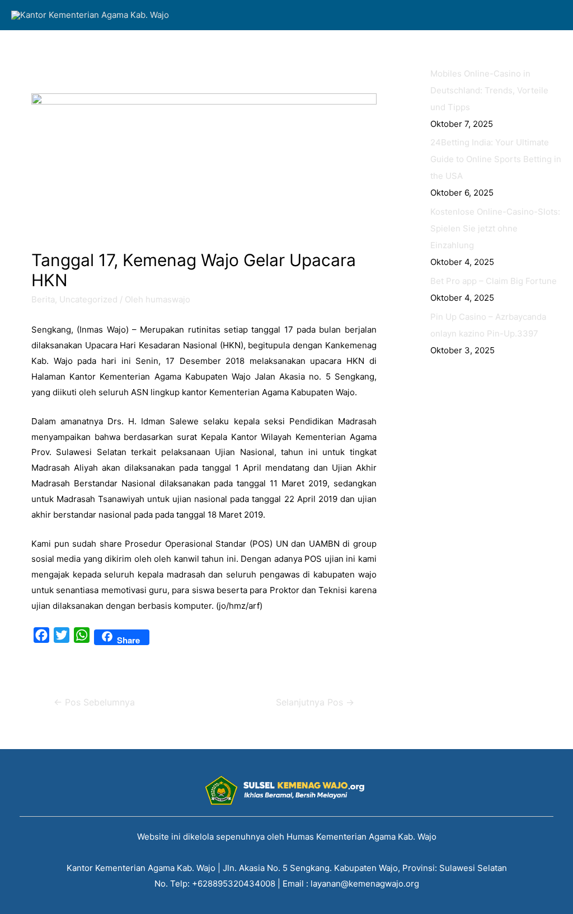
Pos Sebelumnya (94, 702)
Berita (43, 299)
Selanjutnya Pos (315, 702)
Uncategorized (88, 299)
